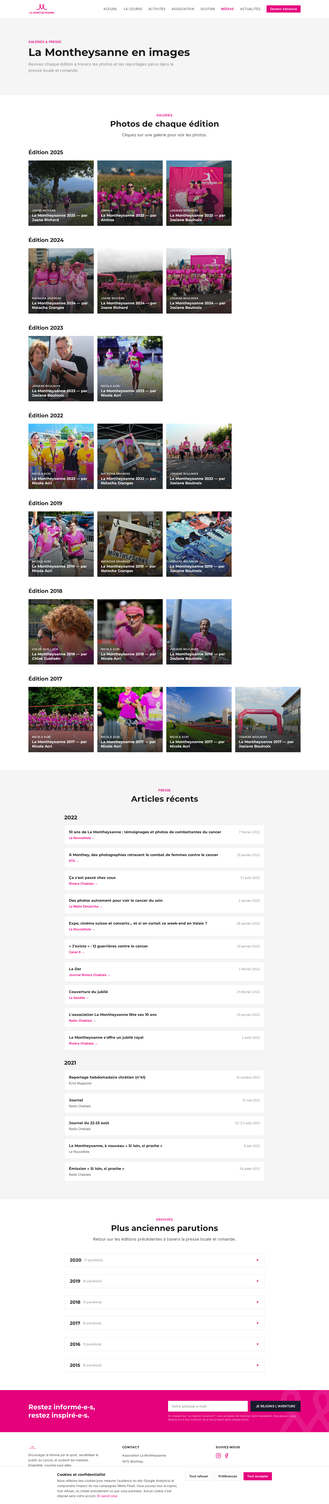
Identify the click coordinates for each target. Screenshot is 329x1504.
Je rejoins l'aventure (275, 1406)
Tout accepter (257, 1476)
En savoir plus (107, 1496)
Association (183, 9)
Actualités (250, 9)
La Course (133, 9)
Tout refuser (198, 1476)
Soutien (208, 9)
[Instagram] (218, 1455)
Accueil (110, 9)
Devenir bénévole (283, 9)
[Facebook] (226, 1455)
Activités (156, 9)
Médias (227, 9)
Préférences (227, 1476)
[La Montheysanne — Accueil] (41, 9)
